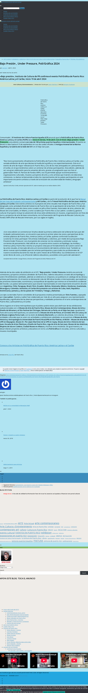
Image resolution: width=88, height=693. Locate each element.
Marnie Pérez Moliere (13, 645)
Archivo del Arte (8, 611)
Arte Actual (29, 523)
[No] (21, 690)
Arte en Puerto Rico (40, 527)
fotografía (41, 536)
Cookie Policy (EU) (8, 18)
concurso (74, 527)
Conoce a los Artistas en (37, 345)
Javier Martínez (52, 84)
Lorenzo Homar (11, 638)
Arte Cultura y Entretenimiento (28, 375)
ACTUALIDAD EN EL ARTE (10, 523)
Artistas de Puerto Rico (10, 628)
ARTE (20, 523)
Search (2, 570)
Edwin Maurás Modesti (14, 633)
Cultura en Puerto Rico (37, 529)
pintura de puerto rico (53, 541)
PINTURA (38, 540)
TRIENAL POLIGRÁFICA (77, 59)
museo (62, 538)
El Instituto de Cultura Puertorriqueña (58, 375)
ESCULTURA (62, 530)
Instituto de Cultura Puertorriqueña (10, 538)
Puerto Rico (76, 541)
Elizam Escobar (11, 635)
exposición (32, 535)
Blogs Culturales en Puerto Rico (16, 618)
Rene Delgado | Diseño (14, 644)
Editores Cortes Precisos (12, 370)
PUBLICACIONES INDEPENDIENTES (18, 616)
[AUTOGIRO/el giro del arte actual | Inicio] (10, 2)
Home (5, 11)
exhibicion (46, 532)
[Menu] (0, 5)
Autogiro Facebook (69, 84)
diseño (55, 530)
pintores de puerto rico (5, 541)
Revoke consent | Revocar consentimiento (53, 692)
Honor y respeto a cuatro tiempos (14, 435)
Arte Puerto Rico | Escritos (15, 620)
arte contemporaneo (12, 375)
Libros (44, 538)
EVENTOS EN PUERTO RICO (27, 532)
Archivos (2, 565)
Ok (8, 690)
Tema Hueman (23, 675)
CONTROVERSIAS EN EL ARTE (16, 613)
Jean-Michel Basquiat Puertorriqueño (18, 614)
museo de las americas (70, 538)
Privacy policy (16, 690)
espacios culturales (72, 530)
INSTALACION (67, 536)
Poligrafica (44, 377)
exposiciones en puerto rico (17, 377)
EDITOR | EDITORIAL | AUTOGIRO (21, 650)
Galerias (47, 536)
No (10, 690)
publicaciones (67, 541)
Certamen (57, 527)
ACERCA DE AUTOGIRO (10, 13)
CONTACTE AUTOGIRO (10, 15)
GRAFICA (59, 536)
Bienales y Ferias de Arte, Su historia (18, 621)
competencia (67, 527)
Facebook (29, 369)
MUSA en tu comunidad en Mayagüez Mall (16, 405)
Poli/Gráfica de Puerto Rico (33, 377)
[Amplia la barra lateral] (0, 471)
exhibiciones (55, 533)
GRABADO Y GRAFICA (18, 59)
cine (62, 527)
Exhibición (61, 533)
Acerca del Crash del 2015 (11, 609)
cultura (23, 529)
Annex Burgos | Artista (14, 630)
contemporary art (42, 375)
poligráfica (11, 355)
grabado (52, 536)
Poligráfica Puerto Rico (62, 59)
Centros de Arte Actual (13, 623)
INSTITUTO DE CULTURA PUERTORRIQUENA (40, 59)
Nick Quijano (10, 640)
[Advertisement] (44, 45)
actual (1, 523)
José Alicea (10, 637)
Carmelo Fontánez (12, 632)
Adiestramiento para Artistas (12, 464)
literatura (57, 538)
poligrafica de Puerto (53, 377)
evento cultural (73, 375)
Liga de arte (51, 538)
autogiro (4, 68)
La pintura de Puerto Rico (31, 538)
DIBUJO (50, 530)
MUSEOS (78, 538)
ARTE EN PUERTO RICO (10, 16)
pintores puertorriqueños (22, 541)
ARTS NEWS (7, 59)
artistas (51, 527)
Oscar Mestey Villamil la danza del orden (19, 642)
